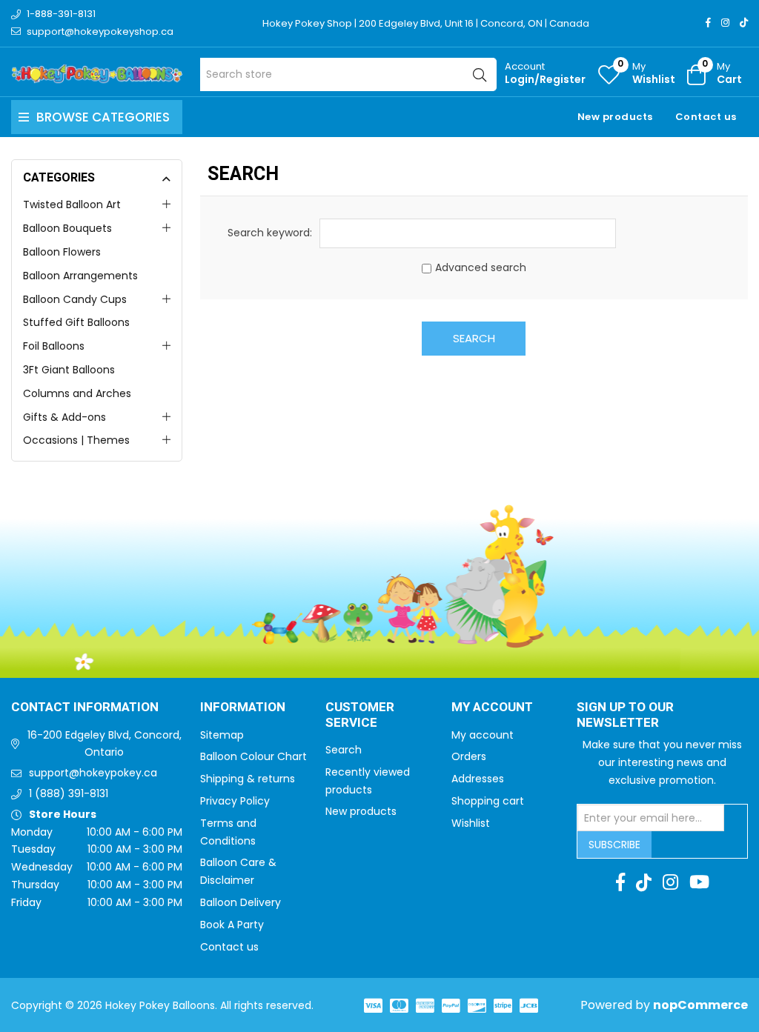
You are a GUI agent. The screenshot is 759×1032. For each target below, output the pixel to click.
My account (482, 735)
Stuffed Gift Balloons (76, 322)
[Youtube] (699, 882)
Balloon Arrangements (80, 275)
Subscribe (614, 844)
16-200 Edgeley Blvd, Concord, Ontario (104, 744)
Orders (468, 756)
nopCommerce (700, 1004)
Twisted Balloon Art (72, 204)
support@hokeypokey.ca (93, 772)
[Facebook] (708, 22)
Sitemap (222, 735)
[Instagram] (725, 22)
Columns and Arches (77, 393)
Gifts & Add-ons (64, 417)
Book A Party (232, 924)
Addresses (477, 778)
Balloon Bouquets (67, 228)
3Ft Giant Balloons (69, 369)
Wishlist (470, 823)
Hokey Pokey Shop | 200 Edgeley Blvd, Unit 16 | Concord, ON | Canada (425, 23)
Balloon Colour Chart (253, 756)
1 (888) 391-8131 (68, 793)
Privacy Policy (235, 800)
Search (474, 338)
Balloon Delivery (240, 902)
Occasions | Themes (76, 440)
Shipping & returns (247, 778)
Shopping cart (487, 800)
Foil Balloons (53, 346)
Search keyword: (270, 232)
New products (615, 117)
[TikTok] (744, 22)
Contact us (706, 117)
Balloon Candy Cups (75, 299)
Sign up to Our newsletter (625, 715)
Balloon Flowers (62, 251)
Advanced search (480, 267)
